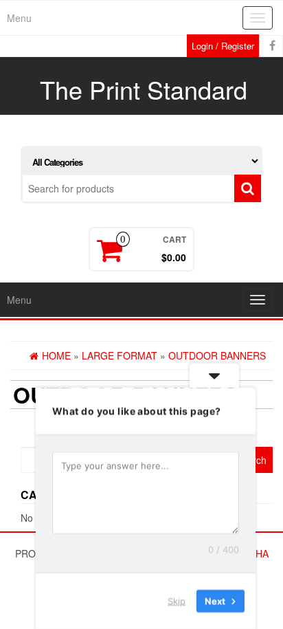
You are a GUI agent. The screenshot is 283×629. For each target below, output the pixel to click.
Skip (176, 600)
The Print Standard (143, 89)
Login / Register (223, 45)
